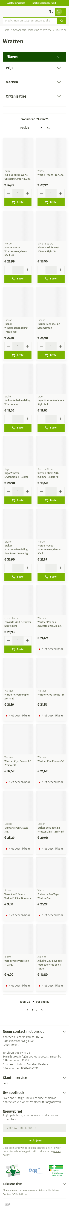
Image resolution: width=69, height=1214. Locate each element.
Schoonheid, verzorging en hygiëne (32, 30)
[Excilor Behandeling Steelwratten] (51, 302)
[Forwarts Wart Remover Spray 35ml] (18, 600)
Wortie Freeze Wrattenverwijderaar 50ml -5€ (16, 251)
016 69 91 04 (22, 1052)
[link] (27, 1010)
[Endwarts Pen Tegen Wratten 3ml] (51, 873)
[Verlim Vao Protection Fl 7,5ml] (18, 939)
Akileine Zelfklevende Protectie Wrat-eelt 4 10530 (50, 964)
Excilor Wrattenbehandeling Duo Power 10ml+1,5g (16, 549)
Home (6, 30)
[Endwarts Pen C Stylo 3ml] (18, 806)
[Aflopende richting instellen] (48, 127)
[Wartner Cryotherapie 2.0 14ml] (18, 673)
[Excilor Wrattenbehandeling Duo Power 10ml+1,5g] (18, 524)
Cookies (7, 1194)
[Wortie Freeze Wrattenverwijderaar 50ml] (51, 524)
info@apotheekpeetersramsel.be (40, 1056)
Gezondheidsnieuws (43, 1098)
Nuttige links (23, 1098)
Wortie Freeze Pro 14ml (51, 175)
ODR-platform (19, 1194)
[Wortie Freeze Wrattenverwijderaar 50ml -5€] (18, 226)
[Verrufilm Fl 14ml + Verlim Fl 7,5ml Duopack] (18, 873)
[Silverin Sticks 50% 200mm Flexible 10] (51, 451)
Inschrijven (35, 1140)
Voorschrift (37, 1102)
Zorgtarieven (53, 1102)
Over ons (8, 1098)
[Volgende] (41, 1010)
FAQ (5, 1083)
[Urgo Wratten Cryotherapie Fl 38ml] (18, 451)
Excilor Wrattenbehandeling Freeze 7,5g (16, 328)
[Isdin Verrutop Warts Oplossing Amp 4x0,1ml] (18, 153)
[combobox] (30, 20)
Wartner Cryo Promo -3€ (51, 694)
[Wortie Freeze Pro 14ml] (51, 153)
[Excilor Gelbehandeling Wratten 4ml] (18, 379)
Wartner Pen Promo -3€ (51, 761)
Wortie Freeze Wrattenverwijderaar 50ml (49, 549)
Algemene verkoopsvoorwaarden (20, 1190)
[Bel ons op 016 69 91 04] (51, 11)
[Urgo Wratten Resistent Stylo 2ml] (51, 379)
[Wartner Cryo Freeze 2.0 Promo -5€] (18, 739)
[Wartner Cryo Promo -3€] (51, 673)
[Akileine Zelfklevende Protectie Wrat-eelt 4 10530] (51, 939)
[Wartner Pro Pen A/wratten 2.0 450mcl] (51, 600)
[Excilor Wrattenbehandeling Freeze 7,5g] (18, 302)
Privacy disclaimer (49, 1190)
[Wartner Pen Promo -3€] (51, 739)
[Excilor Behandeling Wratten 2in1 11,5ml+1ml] (51, 806)
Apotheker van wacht (16, 1102)
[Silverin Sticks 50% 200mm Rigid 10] (51, 226)
